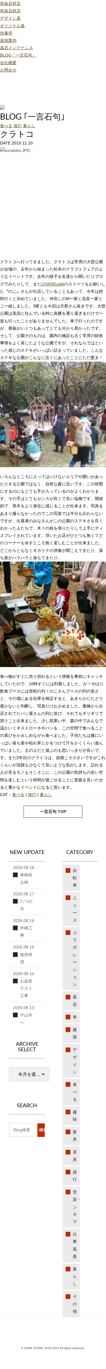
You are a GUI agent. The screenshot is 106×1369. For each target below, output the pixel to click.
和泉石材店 (10, 3)
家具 (75, 1136)
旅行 (18, 125)
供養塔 (6, 33)
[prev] (96, 811)
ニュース (75, 908)
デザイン (75, 1060)
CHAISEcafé (52, 284)
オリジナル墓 (12, 25)
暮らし (29, 125)
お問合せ (8, 70)
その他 (75, 1303)
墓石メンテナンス (16, 47)
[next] (9, 811)
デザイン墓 (10, 18)
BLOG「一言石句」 (18, 55)
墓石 (75, 1000)
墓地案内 (8, 40)
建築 (75, 1033)
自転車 (75, 877)
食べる (6, 125)
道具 (75, 1155)
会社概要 (8, 62)
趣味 (75, 1116)
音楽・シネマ (76, 1207)
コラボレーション (75, 958)
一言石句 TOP (53, 811)
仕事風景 (75, 1245)
